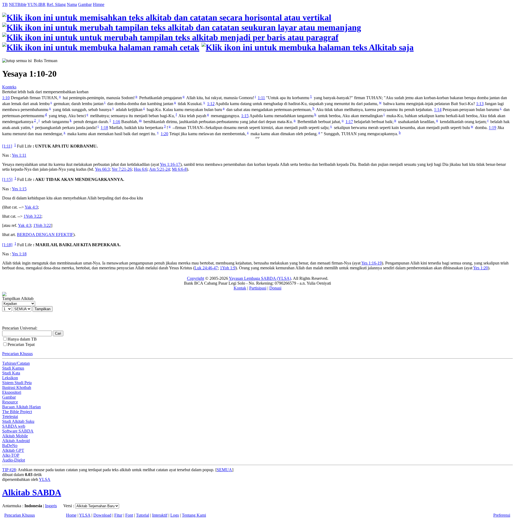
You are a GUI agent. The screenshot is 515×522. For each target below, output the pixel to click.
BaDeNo (9, 445)
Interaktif (159, 515)
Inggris (51, 505)
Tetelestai (10, 416)
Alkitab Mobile (15, 436)
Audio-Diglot (13, 460)
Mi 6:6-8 (179, 169)
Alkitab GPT (13, 450)
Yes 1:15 (19, 189)
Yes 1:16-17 (170, 164)
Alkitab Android (16, 440)
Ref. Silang (56, 4)
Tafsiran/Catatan (16, 363)
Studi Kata (11, 373)
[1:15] (7, 179)
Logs (174, 515)
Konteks (9, 87)
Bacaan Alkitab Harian (21, 407)
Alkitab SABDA (31, 492)
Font (129, 515)
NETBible (18, 4)
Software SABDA (18, 431)
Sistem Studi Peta (17, 382)
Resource (10, 402)
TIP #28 (9, 469)
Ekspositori (11, 392)
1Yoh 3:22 (32, 216)
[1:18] (7, 244)
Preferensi (501, 515)
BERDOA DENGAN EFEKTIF (45, 234)
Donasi (275, 288)
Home (71, 515)
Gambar (85, 4)
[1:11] (7, 146)
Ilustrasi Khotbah (16, 387)
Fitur (118, 515)
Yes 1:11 (19, 155)
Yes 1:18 (19, 254)
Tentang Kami (194, 515)
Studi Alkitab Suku (18, 421)
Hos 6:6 (140, 169)
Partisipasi (257, 288)
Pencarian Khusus (17, 353)
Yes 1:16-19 (371, 263)
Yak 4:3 (31, 207)
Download (102, 515)
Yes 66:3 (102, 169)
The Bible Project (17, 411)
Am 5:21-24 (159, 169)
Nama (72, 4)
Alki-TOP (10, 455)
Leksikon (10, 378)
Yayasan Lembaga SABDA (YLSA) (260, 278)
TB (5, 4)
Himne (98, 4)
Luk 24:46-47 (206, 268)
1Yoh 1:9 (228, 268)
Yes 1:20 (480, 268)
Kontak (240, 288)
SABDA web (13, 426)
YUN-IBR (36, 4)
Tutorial (142, 515)
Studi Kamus (13, 368)
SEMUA (224, 469)
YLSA (44, 479)
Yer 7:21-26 (122, 169)
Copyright (195, 278)
